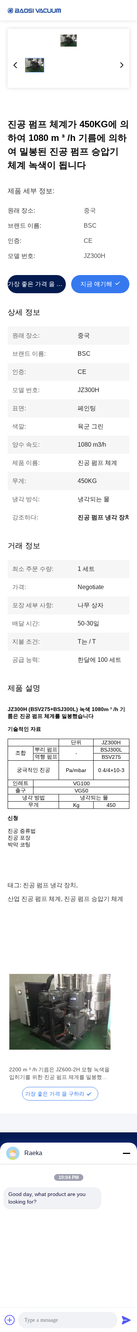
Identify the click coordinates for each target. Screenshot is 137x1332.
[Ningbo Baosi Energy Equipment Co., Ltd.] (34, 10)
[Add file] (10, 1320)
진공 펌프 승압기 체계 (93, 899)
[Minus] (126, 1153)
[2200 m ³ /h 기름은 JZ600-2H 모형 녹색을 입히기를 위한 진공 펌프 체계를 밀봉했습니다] (60, 1012)
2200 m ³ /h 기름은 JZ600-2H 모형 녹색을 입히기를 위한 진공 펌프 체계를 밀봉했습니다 (59, 1073)
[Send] (126, 1320)
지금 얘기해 (96, 284)
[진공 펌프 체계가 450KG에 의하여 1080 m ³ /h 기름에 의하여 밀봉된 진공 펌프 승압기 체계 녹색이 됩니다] (68, 40)
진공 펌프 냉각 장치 (49, 885)
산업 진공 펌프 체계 (34, 899)
